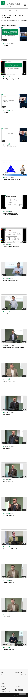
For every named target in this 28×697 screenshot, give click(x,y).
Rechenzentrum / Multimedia (20, 674)
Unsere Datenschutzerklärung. (14, 696)
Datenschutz (3, 679)
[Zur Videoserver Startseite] (2, 10)
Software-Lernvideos (5, 691)
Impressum (3, 677)
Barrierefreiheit (4, 681)
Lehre (6, 10)
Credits (2, 683)
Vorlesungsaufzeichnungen (14, 10)
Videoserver (8, 6)
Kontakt (2, 674)
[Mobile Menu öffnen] (25, 4)
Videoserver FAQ (18, 677)
